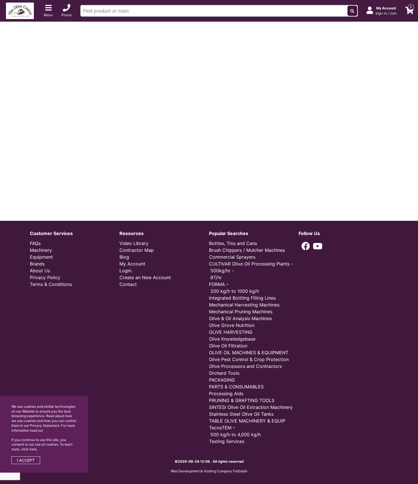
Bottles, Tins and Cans (233, 243)
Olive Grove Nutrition (231, 325)
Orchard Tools (224, 373)
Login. (126, 270)
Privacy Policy (45, 277)
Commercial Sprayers (232, 257)
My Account (132, 264)
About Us (40, 270)
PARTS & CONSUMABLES (236, 387)
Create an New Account (145, 277)
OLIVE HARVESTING (231, 332)
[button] (305, 246)
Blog (124, 257)
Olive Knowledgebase (232, 339)
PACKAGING (222, 380)
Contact (128, 284)
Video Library (133, 243)
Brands (37, 264)
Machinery (41, 250)
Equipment (41, 257)
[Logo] (20, 10)
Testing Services (226, 441)
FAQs (35, 243)
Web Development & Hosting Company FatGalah (209, 471)
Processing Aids (226, 393)
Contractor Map (136, 250)
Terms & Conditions (51, 284)
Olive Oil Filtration (228, 346)
